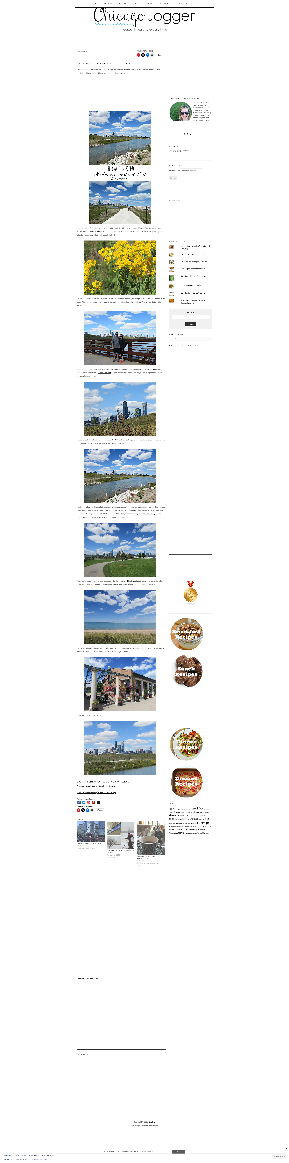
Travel (149, 4)
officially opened (96, 231)
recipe (205, 823)
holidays (186, 819)
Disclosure (183, 4)
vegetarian (193, 833)
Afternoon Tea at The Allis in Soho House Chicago (96, 786)
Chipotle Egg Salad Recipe (191, 285)
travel (181, 832)
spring (195, 830)
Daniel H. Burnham (135, 510)
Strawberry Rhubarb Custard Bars (194, 276)
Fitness (136, 4)
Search (190, 324)
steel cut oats (201, 830)
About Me (108, 4)
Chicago (177, 812)
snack (186, 829)
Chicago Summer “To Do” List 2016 (89, 843)
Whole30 (200, 833)
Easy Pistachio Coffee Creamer (193, 254)
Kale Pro (151, 1122)
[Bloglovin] (98, 802)
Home (95, 4)
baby (184, 809)
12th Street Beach (134, 581)
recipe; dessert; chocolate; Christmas (179, 826)
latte (199, 819)
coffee (201, 812)
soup (191, 829)
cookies (207, 812)
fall (202, 816)
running (198, 826)
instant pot (193, 819)
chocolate (185, 812)
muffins (208, 818)
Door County (187, 816)
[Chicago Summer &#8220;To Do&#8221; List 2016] (91, 831)
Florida (171, 819)
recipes (192, 826)
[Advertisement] (121, 94)
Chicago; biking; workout (91, 978)
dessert (173, 815)
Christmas (194, 812)
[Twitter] (84, 802)
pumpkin (195, 823)
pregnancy (187, 823)
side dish (204, 826)
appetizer (173, 809)
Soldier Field (157, 369)
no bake (172, 823)
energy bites (197, 816)
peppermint (180, 823)
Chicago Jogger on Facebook (185, 346)
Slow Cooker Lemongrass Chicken (194, 261)
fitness (205, 816)
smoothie (178, 829)
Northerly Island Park (85, 228)
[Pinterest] (93, 802)
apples (180, 809)
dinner (180, 816)
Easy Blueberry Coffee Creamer (193, 293)
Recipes (122, 4)
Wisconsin (207, 833)
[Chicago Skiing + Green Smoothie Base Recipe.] (121, 835)
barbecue (188, 809)
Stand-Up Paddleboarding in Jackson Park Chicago (96, 793)
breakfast (197, 808)
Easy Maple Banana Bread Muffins (194, 268)
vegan (187, 833)
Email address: (175, 170)
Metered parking (104, 372)
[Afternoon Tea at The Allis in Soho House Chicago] (151, 838)
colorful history (149, 514)
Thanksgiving (173, 833)
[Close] (286, 1148)
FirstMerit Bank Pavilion (121, 440)
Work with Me (165, 4)
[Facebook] (79, 802)
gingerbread (179, 819)
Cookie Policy (43, 1159)
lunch (202, 819)
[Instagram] (88, 802)
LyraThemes (153, 1125)
